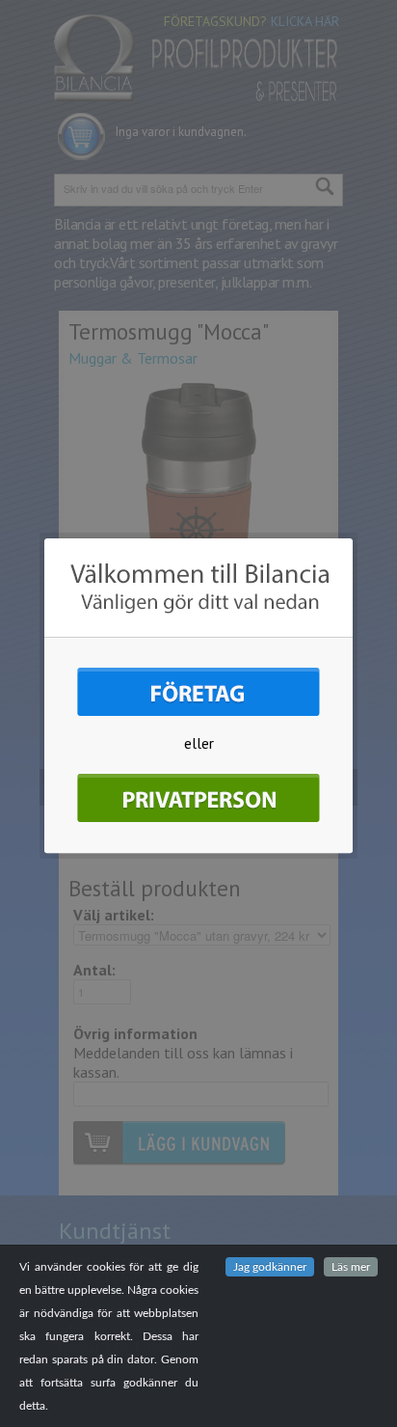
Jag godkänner (269, 1267)
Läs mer (350, 1267)
